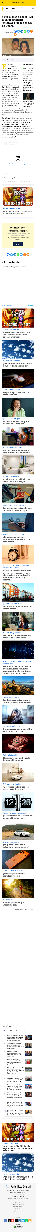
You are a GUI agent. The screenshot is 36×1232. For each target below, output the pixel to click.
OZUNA (16, 181)
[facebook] (5, 1220)
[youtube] (12, 1220)
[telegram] (23, 1220)
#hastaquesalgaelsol (10, 178)
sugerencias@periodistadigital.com (18, 1198)
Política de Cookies (18, 1206)
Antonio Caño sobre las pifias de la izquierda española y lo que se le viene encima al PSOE (15, 1046)
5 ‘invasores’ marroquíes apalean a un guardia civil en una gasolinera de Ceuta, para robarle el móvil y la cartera (15, 1096)
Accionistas (18, 1213)
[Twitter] (18, 31)
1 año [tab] (24, 1031)
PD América (5, 31)
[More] (15, 34)
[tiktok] (16, 1220)
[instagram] (19, 1220)
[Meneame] (31, 31)
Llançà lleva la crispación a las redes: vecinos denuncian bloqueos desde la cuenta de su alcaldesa (15, 1112)
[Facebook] (15, 31)
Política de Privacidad (18, 1204)
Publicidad (18, 1209)
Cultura (10, 8)
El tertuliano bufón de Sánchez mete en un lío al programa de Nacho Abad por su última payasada (14, 1087)
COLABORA (18, 244)
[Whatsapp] (25, 31)
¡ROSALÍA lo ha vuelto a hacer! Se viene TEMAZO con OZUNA (28, 104)
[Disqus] (18, 939)
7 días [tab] (11, 1031)
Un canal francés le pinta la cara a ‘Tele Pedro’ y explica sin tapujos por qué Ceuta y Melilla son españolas (15, 1038)
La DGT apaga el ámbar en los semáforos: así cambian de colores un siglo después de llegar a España (15, 1105)
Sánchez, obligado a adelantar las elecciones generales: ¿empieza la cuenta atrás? (14, 1054)
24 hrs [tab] (5, 1031)
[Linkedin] (21, 31)
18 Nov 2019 (5, 32)
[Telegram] (28, 31)
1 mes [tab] (18, 1031)
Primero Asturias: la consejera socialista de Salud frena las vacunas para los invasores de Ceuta (15, 1062)
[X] (9, 1220)
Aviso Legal (18, 1202)
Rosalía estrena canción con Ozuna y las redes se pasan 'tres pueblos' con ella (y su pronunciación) (28, 85)
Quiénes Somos (18, 1211)
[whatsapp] (26, 1220)
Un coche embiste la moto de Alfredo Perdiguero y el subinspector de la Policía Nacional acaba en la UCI (15, 1079)
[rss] (29, 1220)
